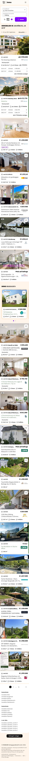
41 (18, 687)
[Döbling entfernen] (4, 15)
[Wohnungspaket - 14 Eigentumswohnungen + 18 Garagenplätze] (14, 265)
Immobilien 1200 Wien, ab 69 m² (10, 724)
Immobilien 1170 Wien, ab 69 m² (10, 730)
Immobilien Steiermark (7, 708)
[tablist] (14, 321)
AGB (24, 755)
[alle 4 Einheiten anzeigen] (14, 55)
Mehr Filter (9, 19)
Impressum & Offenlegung (7, 755)
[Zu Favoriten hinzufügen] (26, 121)
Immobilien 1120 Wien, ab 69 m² (10, 722)
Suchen (22, 19)
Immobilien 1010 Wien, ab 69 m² (10, 726)
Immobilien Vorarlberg (7, 714)
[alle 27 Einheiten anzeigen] (14, 97)
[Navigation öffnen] (25, 2)
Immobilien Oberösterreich (8, 702)
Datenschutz (18, 755)
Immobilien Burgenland (7, 696)
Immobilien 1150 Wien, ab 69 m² (10, 728)
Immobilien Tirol (6, 710)
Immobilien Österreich (7, 716)
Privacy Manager (5, 757)
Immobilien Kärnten (6, 698)
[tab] (13, 321)
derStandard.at (12, 754)
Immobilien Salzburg (6, 712)
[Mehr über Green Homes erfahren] (25, 80)
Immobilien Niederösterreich (8, 700)
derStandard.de (5, 754)
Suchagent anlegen (14, 736)
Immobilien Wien (6, 694)
